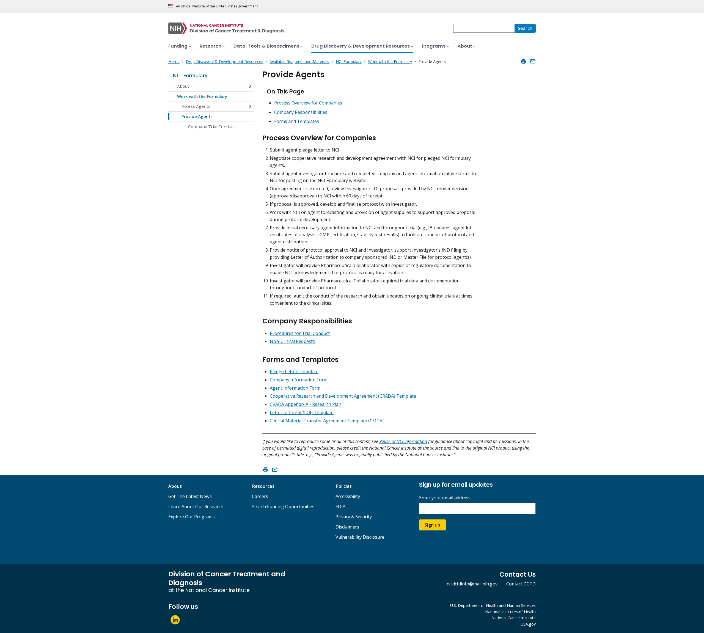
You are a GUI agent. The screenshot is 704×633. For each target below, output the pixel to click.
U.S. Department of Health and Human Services (493, 605)
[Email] (533, 61)
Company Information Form (299, 380)
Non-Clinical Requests (292, 341)
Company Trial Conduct (211, 126)
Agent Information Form (295, 388)
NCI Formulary (190, 75)
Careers (260, 496)
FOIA (340, 506)
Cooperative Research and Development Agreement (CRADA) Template (343, 396)
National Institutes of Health (510, 611)
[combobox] (484, 28)
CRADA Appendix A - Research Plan (305, 404)
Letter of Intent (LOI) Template (302, 412)
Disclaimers (347, 527)
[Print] (523, 61)
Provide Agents (197, 116)
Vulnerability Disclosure (360, 537)
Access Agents (196, 106)
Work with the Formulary (202, 96)
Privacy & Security (354, 517)
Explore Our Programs (191, 517)
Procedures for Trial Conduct (300, 333)
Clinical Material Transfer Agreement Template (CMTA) (327, 421)
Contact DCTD (521, 584)
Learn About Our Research (195, 506)
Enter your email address (445, 498)
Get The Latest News (190, 496)
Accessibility (348, 496)
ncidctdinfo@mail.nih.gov (472, 584)
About (183, 86)
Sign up (432, 525)
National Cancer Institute (513, 617)
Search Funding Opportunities (283, 506)
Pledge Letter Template (294, 371)
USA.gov (528, 624)
